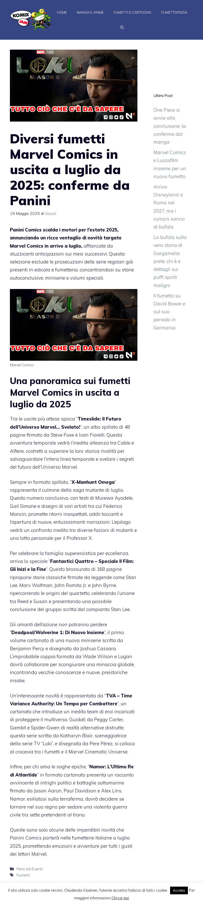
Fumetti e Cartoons (132, 12)
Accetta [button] (179, 890)
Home (62, 12)
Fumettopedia (174, 12)
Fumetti (23, 874)
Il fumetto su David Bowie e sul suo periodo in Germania (169, 312)
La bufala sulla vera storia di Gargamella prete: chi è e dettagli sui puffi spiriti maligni (170, 261)
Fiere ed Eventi (29, 868)
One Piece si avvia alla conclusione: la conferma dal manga (169, 126)
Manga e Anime (90, 12)
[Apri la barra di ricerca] (122, 27)
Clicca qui (120, 898)
